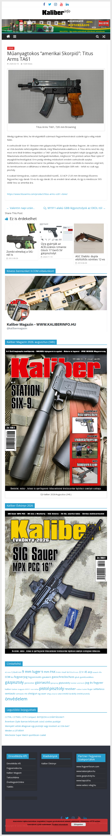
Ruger (90, 689)
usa (60, 693)
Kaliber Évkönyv (48, 763)
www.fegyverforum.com (87, 766)
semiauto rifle (21, 694)
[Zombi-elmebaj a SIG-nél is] (21, 225)
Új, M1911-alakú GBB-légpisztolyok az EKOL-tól (74, 208)
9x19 (69, 672)
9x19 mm (74, 672)
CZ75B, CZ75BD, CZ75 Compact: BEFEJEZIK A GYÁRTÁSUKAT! (34, 717)
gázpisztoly (14, 682)
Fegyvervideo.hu (14, 768)
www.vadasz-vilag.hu (86, 785)
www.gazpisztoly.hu (85, 775)
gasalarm (46, 676)
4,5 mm (8, 672)
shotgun (32, 693)
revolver (70, 689)
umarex (54, 694)
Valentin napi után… (20, 208)
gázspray (54, 683)
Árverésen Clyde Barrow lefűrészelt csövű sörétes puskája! (33, 721)
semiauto (10, 693)
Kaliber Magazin (14, 772)
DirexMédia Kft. (14, 763)
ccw (7, 677)
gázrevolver (29, 683)
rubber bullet (81, 689)
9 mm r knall (61, 672)
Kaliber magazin (18, 689)
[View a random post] (104, 36)
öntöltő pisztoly (83, 694)
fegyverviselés (35, 677)
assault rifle (97, 672)
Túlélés (10, 786)
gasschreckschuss (63, 677)
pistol (44, 688)
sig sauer (42, 693)
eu (12, 676)
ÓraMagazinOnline (15, 782)
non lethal (35, 689)
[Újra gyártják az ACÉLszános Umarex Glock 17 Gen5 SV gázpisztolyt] (56, 225)
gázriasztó (42, 682)
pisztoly (56, 688)
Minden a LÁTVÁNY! (14, 730)
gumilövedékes (87, 677)
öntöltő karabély (69, 693)
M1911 (27, 689)
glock (77, 677)
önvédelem (16, 699)
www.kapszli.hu (83, 780)
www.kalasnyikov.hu (85, 771)
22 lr (81, 672)
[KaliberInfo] (8, 36)
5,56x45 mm (16, 672)
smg (49, 693)
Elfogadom (78, 824)
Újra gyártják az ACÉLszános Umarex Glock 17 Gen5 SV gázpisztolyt (53, 248)
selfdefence (98, 689)
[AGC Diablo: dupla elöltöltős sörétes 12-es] (89, 225)
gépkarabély (64, 682)
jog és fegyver (94, 683)
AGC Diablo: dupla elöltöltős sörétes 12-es (90, 258)
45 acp (88, 672)
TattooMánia (13, 777)
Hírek (11, 48)
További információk (60, 824)
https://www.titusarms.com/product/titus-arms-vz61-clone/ (37, 194)
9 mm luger (31, 671)
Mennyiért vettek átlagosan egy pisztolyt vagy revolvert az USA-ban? (37, 726)
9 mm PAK (48, 672)
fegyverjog (21, 677)
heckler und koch (78, 683)
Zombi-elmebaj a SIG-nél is (19, 253)
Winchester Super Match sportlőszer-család (25, 735)
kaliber (8, 689)
